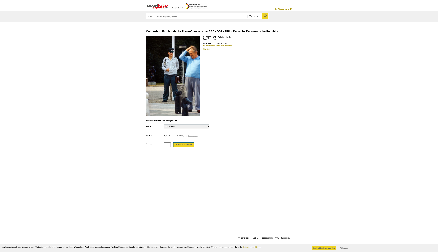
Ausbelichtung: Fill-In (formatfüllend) (217, 45)
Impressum (285, 238)
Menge (149, 144)
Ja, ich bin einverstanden (324, 248)
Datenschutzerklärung (252, 247)
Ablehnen (344, 248)
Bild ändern (207, 49)
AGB (277, 238)
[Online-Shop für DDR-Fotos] (177, 9)
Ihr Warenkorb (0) (283, 9)
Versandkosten (193, 136)
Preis (149, 135)
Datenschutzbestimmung (263, 238)
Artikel (148, 126)
